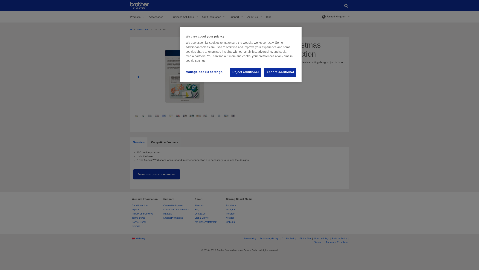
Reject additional (245, 72)
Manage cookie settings (204, 72)
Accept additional (280, 72)
